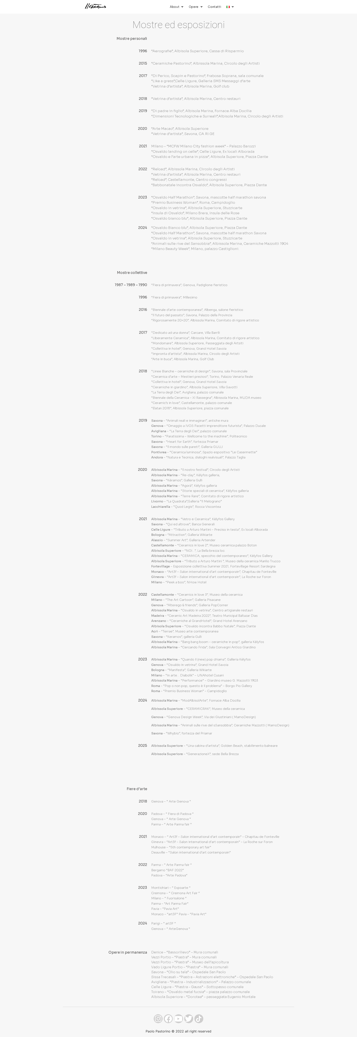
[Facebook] (168, 1018)
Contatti (214, 7)
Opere (194, 7)
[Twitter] (188, 1018)
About (174, 7)
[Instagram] (158, 1018)
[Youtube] (178, 1018)
